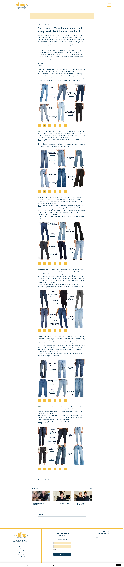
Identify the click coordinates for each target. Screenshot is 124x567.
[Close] (122, 565)
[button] (109, 5)
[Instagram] (108, 532)
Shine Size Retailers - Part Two (61, 503)
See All (91, 488)
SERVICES (20, 548)
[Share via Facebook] (38, 479)
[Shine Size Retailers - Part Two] (62, 496)
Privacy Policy (51, 565)
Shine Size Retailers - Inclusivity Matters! (80, 504)
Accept (118, 565)
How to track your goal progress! (39, 504)
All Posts (34, 16)
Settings (112, 565)
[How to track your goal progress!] (41, 496)
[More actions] (85, 24)
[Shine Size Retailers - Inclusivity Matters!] (83, 496)
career (41, 16)
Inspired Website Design (106, 538)
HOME (20, 546)
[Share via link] (48, 479)
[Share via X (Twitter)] (41, 479)
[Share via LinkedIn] (45, 479)
